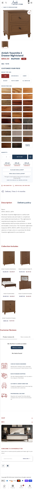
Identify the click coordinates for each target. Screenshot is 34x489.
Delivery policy (24, 203)
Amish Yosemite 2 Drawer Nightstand (9, 318)
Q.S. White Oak (26, 80)
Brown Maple (14, 75)
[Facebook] (3, 466)
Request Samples (27, 145)
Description (6, 203)
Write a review (17, 348)
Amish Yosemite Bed (9, 293)
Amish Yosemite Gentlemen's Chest (8, 269)
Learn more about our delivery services (17, 180)
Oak (5, 75)
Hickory (5, 80)
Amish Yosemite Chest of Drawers (25, 269)
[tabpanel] (17, 24)
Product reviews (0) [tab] (8, 337)
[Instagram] (8, 466)
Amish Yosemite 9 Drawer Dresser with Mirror (25, 294)
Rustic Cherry (15, 80)
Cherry (25, 75)
